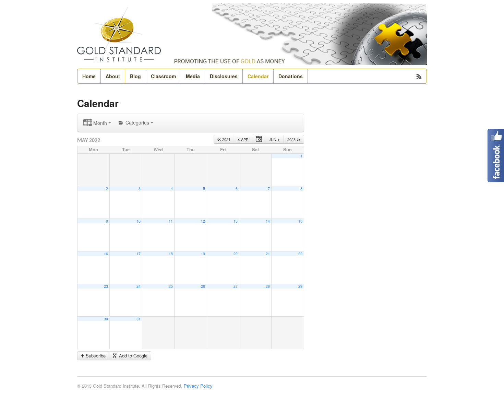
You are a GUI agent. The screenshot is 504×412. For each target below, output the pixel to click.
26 (203, 286)
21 (268, 253)
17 (138, 253)
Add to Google (132, 355)
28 (268, 286)
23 (106, 286)
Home (89, 76)
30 (106, 318)
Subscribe (95, 355)
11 (171, 221)
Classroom (163, 76)
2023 (292, 139)
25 (171, 286)
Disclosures (224, 76)
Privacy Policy (198, 385)
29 (300, 286)
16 (106, 253)
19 (203, 253)
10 (138, 221)
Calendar (258, 76)
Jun (273, 139)
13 (235, 221)
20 (235, 253)
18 (171, 253)
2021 (225, 139)
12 (203, 221)
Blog (135, 76)
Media (193, 76)
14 (268, 221)
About (113, 76)
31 (138, 318)
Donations (290, 76)
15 (300, 221)
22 (300, 253)
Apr (244, 139)
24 (138, 286)
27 (235, 286)
